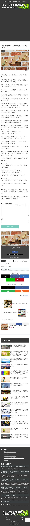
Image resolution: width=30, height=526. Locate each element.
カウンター (11, 261)
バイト (21, 261)
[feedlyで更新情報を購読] (8, 291)
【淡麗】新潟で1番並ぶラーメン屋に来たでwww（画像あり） (14, 466)
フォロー (16, 251)
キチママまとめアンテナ (10, 456)
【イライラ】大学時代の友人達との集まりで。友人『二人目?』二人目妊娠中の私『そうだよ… (15, 498)
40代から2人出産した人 (7, 504)
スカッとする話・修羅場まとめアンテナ (14, 458)
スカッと (4, 261)
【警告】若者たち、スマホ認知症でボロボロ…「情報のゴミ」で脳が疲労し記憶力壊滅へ (15, 480)
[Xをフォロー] (8, 287)
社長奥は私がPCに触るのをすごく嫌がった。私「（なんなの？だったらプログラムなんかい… (15, 488)
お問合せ (8, 519)
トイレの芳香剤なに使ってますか (9, 495)
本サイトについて (15, 521)
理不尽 (7, 263)
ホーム (7, 517)
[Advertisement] (15, 26)
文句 (3, 263)
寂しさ (26, 261)
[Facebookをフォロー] (22, 287)
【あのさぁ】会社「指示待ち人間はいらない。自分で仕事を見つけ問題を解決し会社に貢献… (15, 472)
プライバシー (22, 517)
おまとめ (6, 460)
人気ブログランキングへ (10, 452)
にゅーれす (6, 454)
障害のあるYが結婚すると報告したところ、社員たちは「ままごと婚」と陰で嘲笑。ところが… (15, 492)
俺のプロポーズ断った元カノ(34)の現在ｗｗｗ (11, 468)
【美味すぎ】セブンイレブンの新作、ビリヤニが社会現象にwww (15, 483)
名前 (2, 219)
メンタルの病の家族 (6, 501)
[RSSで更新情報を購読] (22, 291)
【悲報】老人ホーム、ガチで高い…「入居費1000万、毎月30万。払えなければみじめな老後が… (15, 476)
